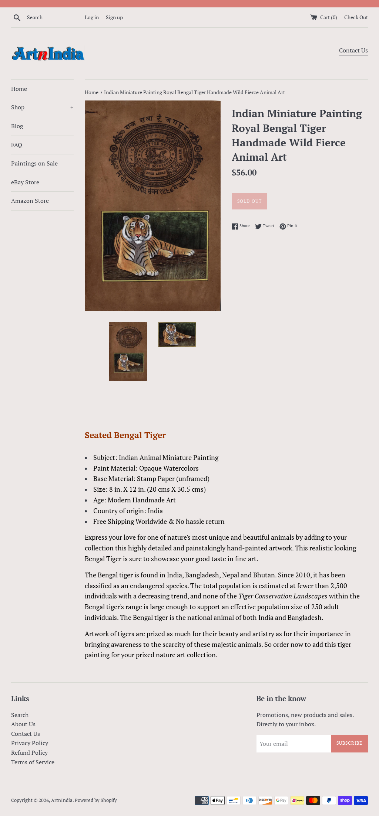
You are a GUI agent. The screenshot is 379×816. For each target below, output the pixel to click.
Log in (92, 17)
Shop (42, 107)
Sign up (114, 17)
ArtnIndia (62, 800)
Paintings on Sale (34, 163)
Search (19, 715)
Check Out (356, 17)
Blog (17, 126)
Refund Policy (29, 752)
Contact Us (353, 50)
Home (19, 89)
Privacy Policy (29, 743)
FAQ (16, 145)
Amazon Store (30, 201)
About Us (23, 724)
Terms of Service (32, 762)
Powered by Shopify (96, 800)
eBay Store (25, 182)
